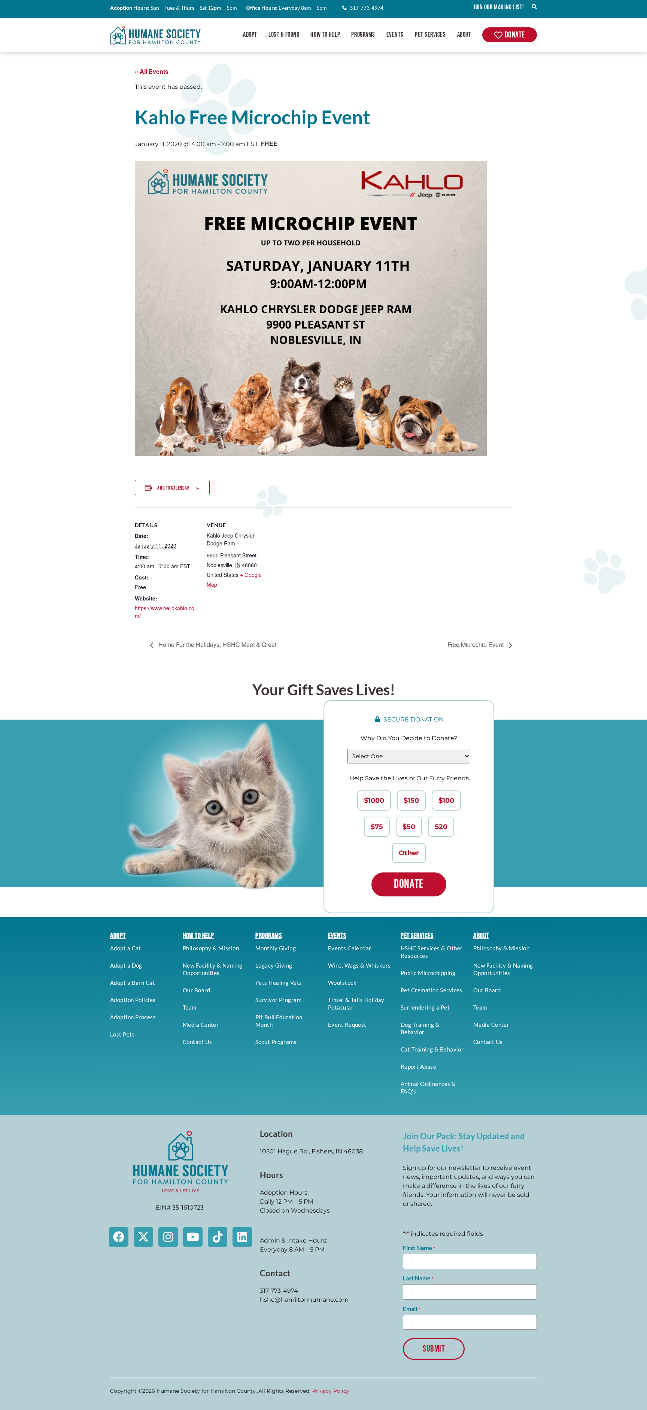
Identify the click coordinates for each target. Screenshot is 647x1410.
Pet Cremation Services (431, 990)
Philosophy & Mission (211, 948)
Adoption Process (133, 1017)
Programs (363, 35)
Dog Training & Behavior (420, 1028)
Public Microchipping (428, 972)
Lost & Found (283, 35)
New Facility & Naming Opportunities (212, 969)
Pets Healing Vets (278, 982)
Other (409, 853)
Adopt (250, 35)
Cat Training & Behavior (432, 1049)
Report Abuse (418, 1066)
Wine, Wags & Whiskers (359, 965)
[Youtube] (193, 1237)
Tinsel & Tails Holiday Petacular (356, 1003)
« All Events (151, 71)
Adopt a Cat (125, 948)
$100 (446, 800)
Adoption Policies (133, 999)
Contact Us (197, 1041)
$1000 (374, 800)
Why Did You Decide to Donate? (409, 738)
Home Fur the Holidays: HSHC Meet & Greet (216, 644)
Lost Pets (122, 1034)
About (464, 35)
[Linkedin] (242, 1237)
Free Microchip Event (476, 644)
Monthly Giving (275, 948)
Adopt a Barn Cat (132, 982)
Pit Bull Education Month (278, 1021)
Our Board (196, 990)
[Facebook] (118, 1237)
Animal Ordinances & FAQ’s (428, 1087)
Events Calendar (349, 948)
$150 (411, 800)
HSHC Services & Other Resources (431, 952)
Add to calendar (173, 488)
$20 (441, 827)
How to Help (198, 935)
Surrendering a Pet (425, 1007)
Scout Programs (276, 1041)
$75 (377, 827)
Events (395, 35)
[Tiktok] (217, 1237)
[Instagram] (168, 1237)
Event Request (347, 1024)
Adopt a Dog (126, 965)
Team (190, 1007)
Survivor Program (278, 999)
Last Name (418, 1278)
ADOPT (118, 935)
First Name (419, 1248)
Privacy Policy (330, 1391)
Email (411, 1309)
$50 (409, 827)
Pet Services (430, 35)
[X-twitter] (143, 1237)
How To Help (325, 35)
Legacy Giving (273, 965)
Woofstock (342, 982)
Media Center (201, 1024)
